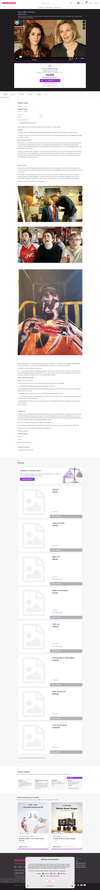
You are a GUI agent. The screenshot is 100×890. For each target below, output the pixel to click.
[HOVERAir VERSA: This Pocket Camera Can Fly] (33, 817)
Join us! (55, 624)
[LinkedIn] (24, 867)
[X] (17, 867)
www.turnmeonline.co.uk (24, 442)
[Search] (41, 3)
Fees (77, 861)
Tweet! (55, 489)
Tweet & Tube (58, 523)
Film (19, 117)
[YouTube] (20, 867)
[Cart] (82, 3)
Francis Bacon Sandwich (63, 658)
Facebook (21, 436)
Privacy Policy (17, 885)
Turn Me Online (26, 11)
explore (56, 799)
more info (20, 111)
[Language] (78, 3)
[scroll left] (78, 770)
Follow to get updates (73, 788)
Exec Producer (58, 691)
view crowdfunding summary (50, 85)
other (41, 117)
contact (25, 111)
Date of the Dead (60, 590)
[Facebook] (15, 867)
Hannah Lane (23, 14)
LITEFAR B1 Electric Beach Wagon (64, 838)
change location (57, 7)
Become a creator (80, 865)
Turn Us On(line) (59, 725)
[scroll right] (81, 798)
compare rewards (27, 479)
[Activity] (86, 3)
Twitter (19, 439)
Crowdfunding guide (64, 774)
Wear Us (56, 557)
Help (55, 774)
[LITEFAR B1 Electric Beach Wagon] (66, 817)
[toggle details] (48, 848)
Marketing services (81, 863)
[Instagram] (22, 867)
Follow (50, 80)
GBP (71, 3)
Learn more (38, 788)
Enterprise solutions (81, 867)
